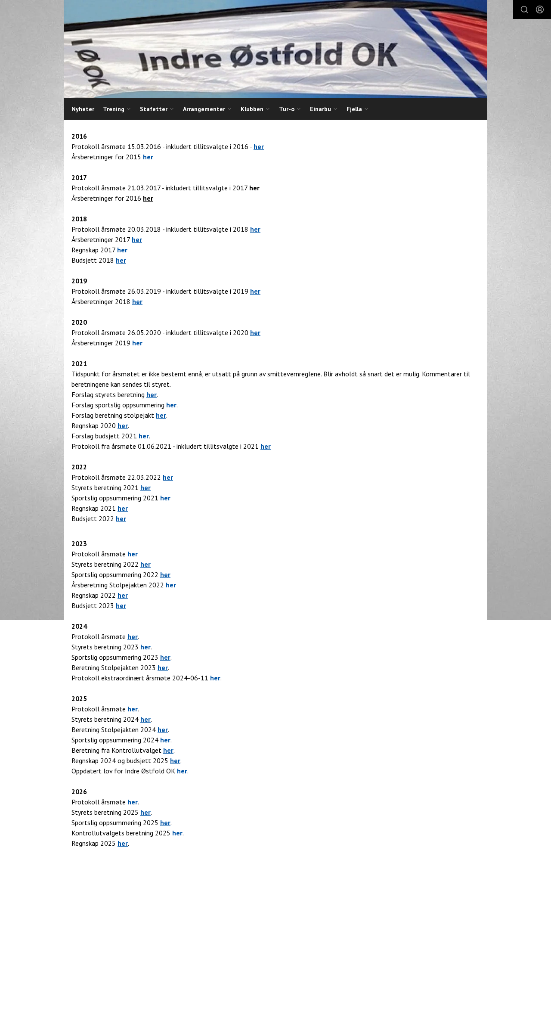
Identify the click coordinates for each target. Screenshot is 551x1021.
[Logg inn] (540, 9)
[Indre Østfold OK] (275, 49)
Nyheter (82, 109)
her (148, 156)
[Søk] (524, 9)
